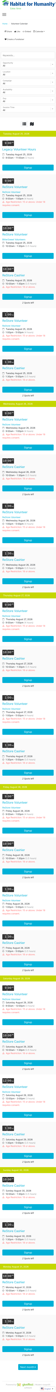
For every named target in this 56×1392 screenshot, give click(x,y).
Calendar (39, 31)
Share (9, 31)
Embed (28, 31)
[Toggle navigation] (4, 14)
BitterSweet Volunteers (13, 239)
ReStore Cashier (13, 275)
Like (18, 31)
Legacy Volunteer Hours (19, 149)
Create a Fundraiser (15, 39)
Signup (28, 167)
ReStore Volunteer (15, 187)
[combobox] (28, 64)
